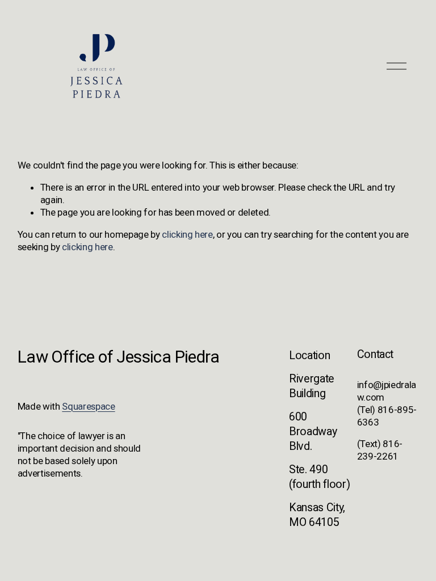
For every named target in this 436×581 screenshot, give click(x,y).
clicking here (187, 234)
